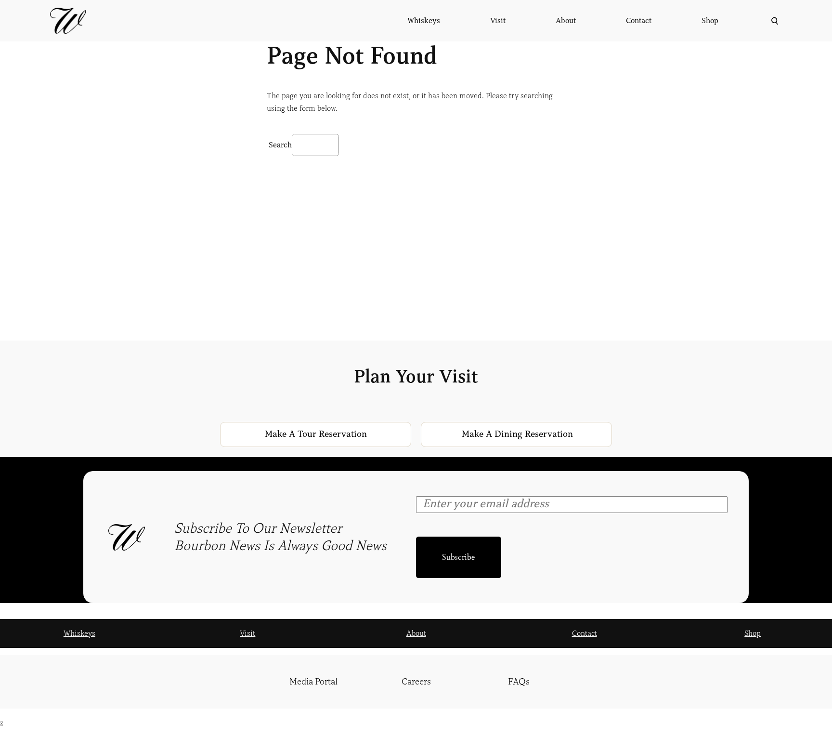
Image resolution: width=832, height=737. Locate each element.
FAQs (519, 681)
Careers (416, 681)
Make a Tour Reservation (316, 434)
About (416, 633)
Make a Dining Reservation (517, 434)
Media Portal (313, 681)
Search (280, 145)
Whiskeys (79, 633)
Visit (247, 633)
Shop (752, 633)
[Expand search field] (773, 21)
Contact (584, 633)
